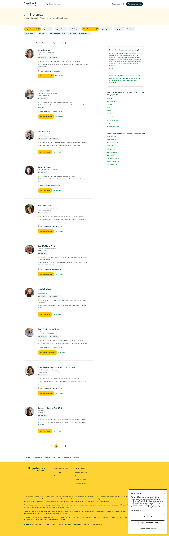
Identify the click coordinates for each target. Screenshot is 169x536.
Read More (112, 69)
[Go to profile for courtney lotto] (30, 135)
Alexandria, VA (111, 139)
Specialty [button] (46, 29)
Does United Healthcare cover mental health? (124, 76)
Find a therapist (80, 468)
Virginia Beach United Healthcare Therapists (65, 457)
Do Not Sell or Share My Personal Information (88, 524)
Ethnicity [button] (41, 33)
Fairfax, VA (110, 146)
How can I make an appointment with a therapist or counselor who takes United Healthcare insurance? (125, 80)
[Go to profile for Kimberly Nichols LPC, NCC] (30, 411)
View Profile (59, 76)
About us (57, 476)
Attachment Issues (113, 114)
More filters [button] (83, 33)
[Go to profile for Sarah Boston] (30, 54)
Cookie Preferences (65, 524)
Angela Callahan (45, 289)
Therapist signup (80, 483)
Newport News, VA (113, 161)
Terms (54, 524)
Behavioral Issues (113, 126)
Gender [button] (129, 29)
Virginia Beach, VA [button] (31, 29)
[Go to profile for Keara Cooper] (30, 94)
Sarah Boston (44, 50)
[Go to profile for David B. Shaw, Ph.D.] (30, 249)
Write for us (58, 472)
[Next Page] (65, 446)
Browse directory (81, 472)
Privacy (47, 524)
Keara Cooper (44, 91)
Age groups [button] (29, 33)
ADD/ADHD (110, 110)
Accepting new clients (57, 33)
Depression (111, 101)
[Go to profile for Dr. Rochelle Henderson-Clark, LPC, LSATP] (30, 371)
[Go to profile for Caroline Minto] (30, 170)
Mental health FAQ (81, 480)
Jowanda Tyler (44, 205)
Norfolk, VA (110, 155)
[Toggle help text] (65, 43)
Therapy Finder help (61, 468)
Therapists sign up (134, 4)
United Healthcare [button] (89, 29)
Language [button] (118, 29)
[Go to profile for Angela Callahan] (30, 292)
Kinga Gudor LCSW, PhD (48, 329)
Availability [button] (73, 29)
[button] (58, 63)
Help (123, 4)
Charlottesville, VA (113, 152)
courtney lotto (44, 131)
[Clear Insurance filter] (97, 29)
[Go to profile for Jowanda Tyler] (30, 209)
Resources (116, 4)
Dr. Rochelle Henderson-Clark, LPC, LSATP (56, 367)
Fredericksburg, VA (113, 158)
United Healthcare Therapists (41, 457)
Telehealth (72, 33)
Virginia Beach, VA (113, 143)
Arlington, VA (111, 149)
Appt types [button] (105, 29)
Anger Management (113, 120)
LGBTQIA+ (110, 117)
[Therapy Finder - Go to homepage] (36, 470)
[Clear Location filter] (39, 29)
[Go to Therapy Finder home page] (31, 4)
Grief (108, 107)
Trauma (109, 104)
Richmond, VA (111, 136)
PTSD (109, 123)
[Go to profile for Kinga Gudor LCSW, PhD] (30, 333)
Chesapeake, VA (112, 164)
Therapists (27, 457)
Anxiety (109, 98)
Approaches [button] (60, 29)
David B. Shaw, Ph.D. (46, 246)
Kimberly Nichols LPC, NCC (50, 408)
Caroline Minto (44, 167)
